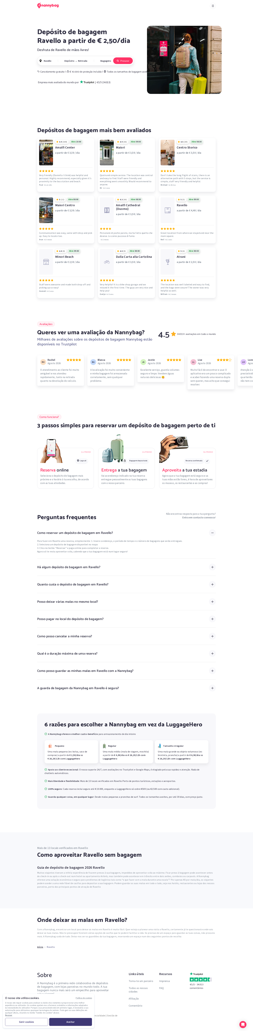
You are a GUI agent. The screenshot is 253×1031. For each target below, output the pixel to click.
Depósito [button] (69, 60)
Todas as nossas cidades (138, 989)
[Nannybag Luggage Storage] (49, 5)
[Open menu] (213, 6)
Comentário (135, 1005)
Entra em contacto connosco (198, 517)
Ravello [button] (47, 60)
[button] (242, 1024)
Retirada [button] (82, 60)
